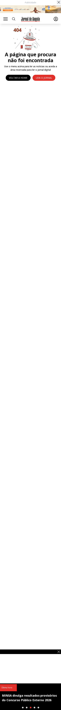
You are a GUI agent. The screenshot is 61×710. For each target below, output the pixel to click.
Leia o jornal (44, 77)
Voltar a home (18, 77)
